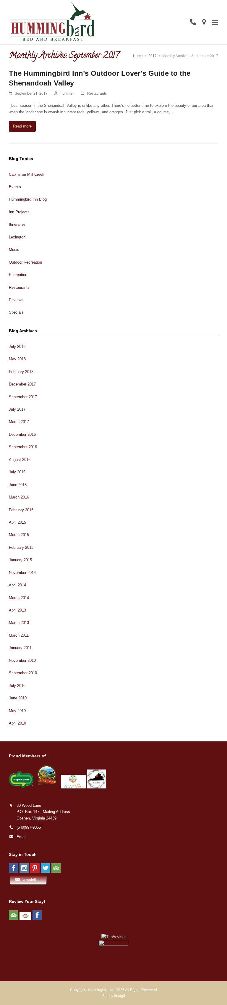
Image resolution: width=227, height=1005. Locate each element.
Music (14, 249)
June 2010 (18, 698)
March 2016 (19, 497)
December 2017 (22, 384)
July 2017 (17, 409)
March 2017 (19, 422)
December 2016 (22, 434)
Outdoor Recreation (25, 262)
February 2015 (21, 547)
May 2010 (17, 711)
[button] (215, 22)
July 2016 (17, 472)
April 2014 (17, 585)
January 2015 (20, 560)
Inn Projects (19, 212)
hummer (67, 93)
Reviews (16, 300)
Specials (16, 312)
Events (15, 187)
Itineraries (17, 224)
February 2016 (21, 510)
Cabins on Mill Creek (26, 174)
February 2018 (21, 372)
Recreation (18, 274)
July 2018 (17, 346)
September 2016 (23, 447)
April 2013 (17, 610)
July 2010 (17, 685)
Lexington (17, 237)
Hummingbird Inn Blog (28, 199)
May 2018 (17, 359)
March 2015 (19, 535)
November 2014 (22, 572)
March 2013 (19, 622)
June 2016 (18, 485)
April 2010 (17, 723)
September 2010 (23, 673)
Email (21, 837)
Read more (22, 126)
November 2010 (22, 660)
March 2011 (19, 635)
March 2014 (19, 598)
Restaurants (97, 93)
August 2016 (19, 459)
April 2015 (17, 522)
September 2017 (23, 397)
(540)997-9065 (29, 827)
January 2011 (20, 648)
